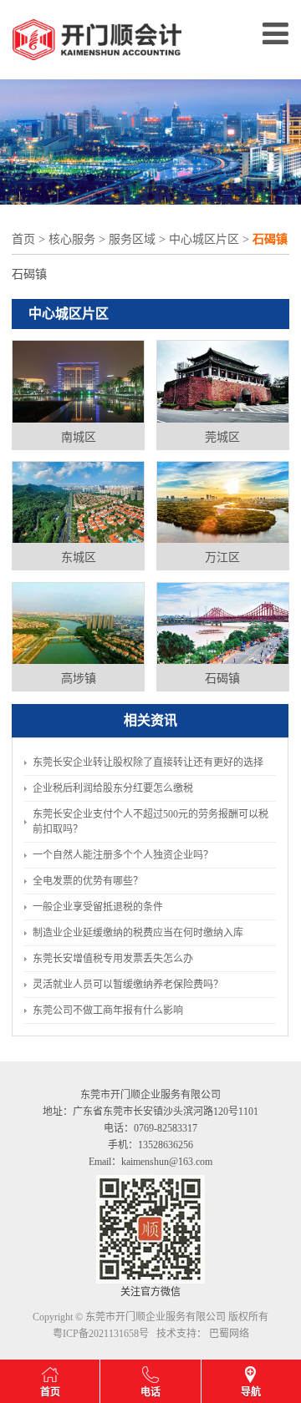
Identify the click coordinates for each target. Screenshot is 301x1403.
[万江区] (222, 501)
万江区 (222, 557)
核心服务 (71, 239)
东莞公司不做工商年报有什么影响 (108, 1010)
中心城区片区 (204, 239)
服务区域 (132, 239)
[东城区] (78, 501)
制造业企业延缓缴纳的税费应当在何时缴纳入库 (138, 933)
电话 (150, 1392)
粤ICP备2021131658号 (101, 1334)
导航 (251, 1392)
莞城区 (222, 437)
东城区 (78, 557)
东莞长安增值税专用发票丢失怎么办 (113, 959)
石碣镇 (222, 678)
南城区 (78, 437)
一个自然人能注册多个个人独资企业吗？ (123, 855)
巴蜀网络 (229, 1334)
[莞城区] (222, 381)
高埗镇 (78, 678)
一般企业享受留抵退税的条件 (98, 907)
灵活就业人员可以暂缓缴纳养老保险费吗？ (128, 984)
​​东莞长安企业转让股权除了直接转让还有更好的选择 (148, 762)
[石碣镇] (222, 622)
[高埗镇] (78, 622)
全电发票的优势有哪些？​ (88, 881)
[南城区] (78, 381)
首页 (23, 239)
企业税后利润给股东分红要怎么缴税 (113, 788)
